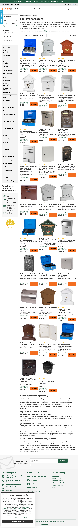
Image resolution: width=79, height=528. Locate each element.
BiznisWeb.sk (44, 524)
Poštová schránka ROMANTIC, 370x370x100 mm (47, 381)
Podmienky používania (59, 521)
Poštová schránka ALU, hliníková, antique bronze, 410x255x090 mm (66, 166)
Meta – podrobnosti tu (20, 509)
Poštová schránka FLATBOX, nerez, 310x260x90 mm (45, 130)
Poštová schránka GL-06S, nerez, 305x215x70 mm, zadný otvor (66, 97)
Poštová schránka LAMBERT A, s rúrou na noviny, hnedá (27, 344)
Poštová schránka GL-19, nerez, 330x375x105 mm (28, 308)
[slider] (4, 26)
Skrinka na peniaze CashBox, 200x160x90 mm (47, 274)
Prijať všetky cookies (18, 521)
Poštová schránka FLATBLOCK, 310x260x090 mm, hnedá (28, 379)
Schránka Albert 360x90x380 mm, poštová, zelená (47, 239)
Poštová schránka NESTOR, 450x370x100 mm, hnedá (67, 61)
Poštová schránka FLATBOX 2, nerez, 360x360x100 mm (64, 275)
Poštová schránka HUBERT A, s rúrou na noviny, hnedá (67, 205)
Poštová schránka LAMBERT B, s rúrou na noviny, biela (65, 310)
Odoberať (63, 461)
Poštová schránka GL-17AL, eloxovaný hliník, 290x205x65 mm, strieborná (29, 169)
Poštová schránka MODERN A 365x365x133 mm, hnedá (48, 308)
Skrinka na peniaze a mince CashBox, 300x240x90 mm (27, 61)
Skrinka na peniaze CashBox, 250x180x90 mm (28, 132)
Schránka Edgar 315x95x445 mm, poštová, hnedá (66, 130)
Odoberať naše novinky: (21, 463)
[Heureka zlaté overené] (10, 227)
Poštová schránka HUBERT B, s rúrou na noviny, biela (47, 61)
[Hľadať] (61, 9)
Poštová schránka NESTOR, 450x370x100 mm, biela (29, 94)
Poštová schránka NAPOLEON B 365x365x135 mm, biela (47, 97)
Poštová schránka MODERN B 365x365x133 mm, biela (48, 205)
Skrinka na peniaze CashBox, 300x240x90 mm (28, 241)
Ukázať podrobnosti (17, 525)
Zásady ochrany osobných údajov (43, 521)
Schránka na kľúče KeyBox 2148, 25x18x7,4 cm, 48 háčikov (47, 346)
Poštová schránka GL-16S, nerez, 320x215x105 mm (66, 241)
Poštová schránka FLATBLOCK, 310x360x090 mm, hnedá (28, 204)
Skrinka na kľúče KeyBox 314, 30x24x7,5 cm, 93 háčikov (47, 168)
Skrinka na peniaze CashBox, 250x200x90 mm (66, 345)
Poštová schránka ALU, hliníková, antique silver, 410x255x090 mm (28, 275)
